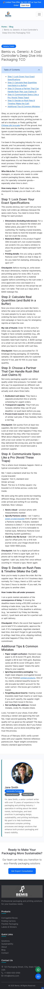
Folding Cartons (8, 921)
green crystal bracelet (15, 519)
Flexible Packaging (9, 924)
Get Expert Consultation (22, 871)
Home (4, 26)
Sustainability (7, 944)
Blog (11, 26)
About (4, 947)
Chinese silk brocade (10, 125)
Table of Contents (12, 70)
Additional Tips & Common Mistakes (24, 106)
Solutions (5, 941)
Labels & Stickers (9, 927)
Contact (5, 953)
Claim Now (25, 5)
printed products (27, 678)
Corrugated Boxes (9, 918)
